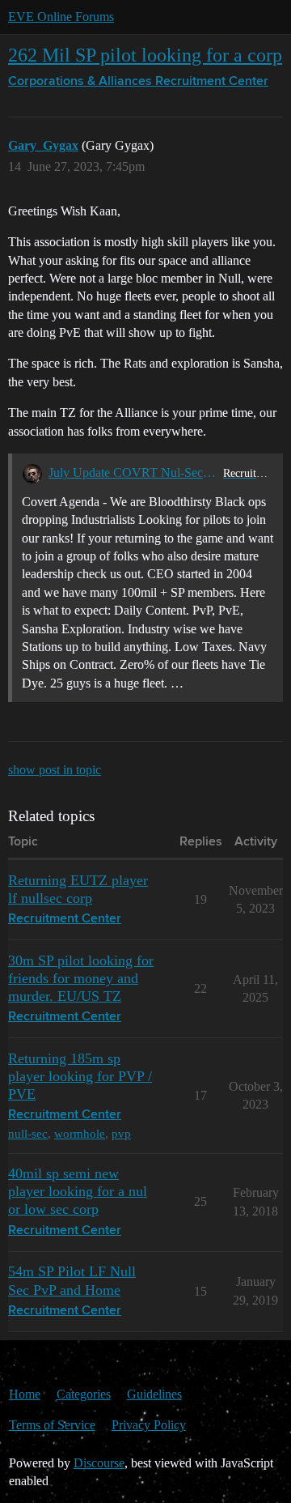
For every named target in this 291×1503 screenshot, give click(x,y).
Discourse (99, 1463)
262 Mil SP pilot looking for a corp (145, 55)
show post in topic (54, 770)
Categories (84, 1394)
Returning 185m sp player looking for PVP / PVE (80, 1076)
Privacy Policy (149, 1425)
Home (24, 1394)
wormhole (79, 1133)
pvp (121, 1133)
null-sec (28, 1133)
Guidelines (154, 1394)
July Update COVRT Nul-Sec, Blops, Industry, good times (132, 472)
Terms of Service (52, 1425)
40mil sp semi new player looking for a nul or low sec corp (77, 1191)
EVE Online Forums (61, 16)
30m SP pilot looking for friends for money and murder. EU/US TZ (81, 978)
